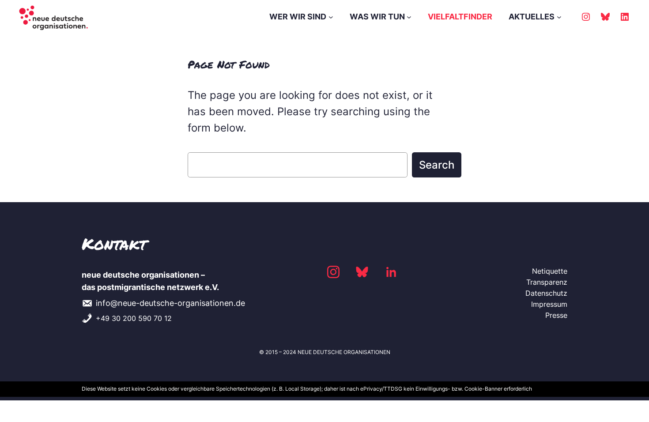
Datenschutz (546, 293)
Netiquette (549, 271)
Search (436, 164)
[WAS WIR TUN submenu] (409, 17)
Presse (556, 315)
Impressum (549, 304)
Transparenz (546, 282)
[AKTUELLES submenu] (559, 17)
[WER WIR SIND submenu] (330, 17)
